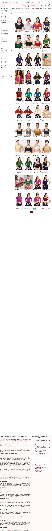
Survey (21, 2)
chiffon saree (11, 465)
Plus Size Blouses (5, 30)
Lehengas (7, 8)
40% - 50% (4, 62)
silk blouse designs (6, 471)
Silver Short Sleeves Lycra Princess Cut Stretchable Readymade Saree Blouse (40, 447)
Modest (41, 8)
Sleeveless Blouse (5, 33)
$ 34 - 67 (4, 16)
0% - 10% (4, 58)
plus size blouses (10, 530)
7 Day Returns (6, 2)
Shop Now (47, 46)
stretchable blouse (6, 506)
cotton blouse (15, 463)
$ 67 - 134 (4, 17)
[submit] (38, 5)
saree (27, 439)
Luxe (43, 8)
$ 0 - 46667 (5, 20)
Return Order (17, 2)
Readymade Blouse (6, 28)
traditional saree (5, 496)
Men (23, 8)
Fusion (46, 8)
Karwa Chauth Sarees (6, 34)
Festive (37, 8)
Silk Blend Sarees (5, 31)
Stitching (10, 2)
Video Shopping (37, 2)
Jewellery (19, 8)
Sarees (4, 8)
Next (31, 212)
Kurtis (17, 8)
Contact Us (2, 2)
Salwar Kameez (12, 8)
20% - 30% (5, 61)
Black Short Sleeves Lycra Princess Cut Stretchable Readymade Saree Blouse (40, 443)
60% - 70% (4, 65)
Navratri (32, 8)
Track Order (13, 2)
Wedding (27, 8)
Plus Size (49, 8)
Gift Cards (31, 2)
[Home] (25, 5)
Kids (25, 8)
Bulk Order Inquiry (25, 2)
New (1, 8)
